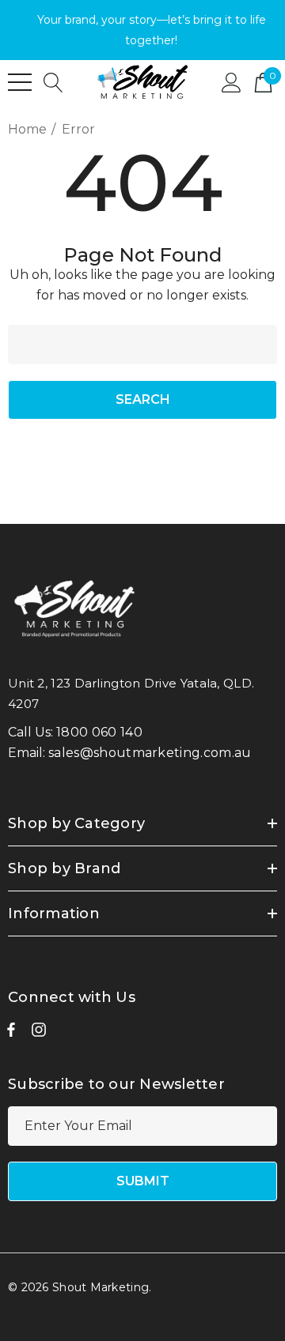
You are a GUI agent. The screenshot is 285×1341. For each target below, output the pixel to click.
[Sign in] (231, 81)
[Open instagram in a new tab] (38, 1034)
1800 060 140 (99, 732)
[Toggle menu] (20, 82)
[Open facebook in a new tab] (11, 1034)
